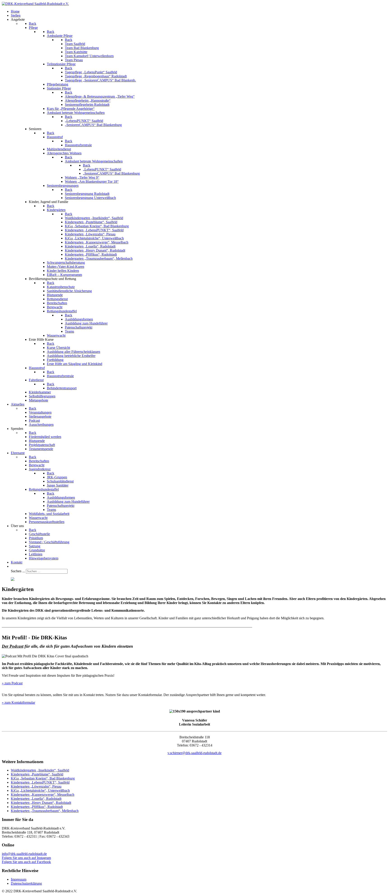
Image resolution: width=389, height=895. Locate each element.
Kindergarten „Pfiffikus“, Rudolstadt (37, 807)
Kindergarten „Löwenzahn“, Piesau (36, 786)
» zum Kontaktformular (18, 702)
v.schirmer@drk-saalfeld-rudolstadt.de (194, 753)
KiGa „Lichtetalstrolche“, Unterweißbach (40, 790)
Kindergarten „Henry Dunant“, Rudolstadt (41, 803)
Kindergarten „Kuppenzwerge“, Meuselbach (42, 794)
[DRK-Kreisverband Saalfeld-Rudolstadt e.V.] (35, 4)
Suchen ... (18, 571)
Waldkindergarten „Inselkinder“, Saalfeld (40, 770)
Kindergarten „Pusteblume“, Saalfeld (37, 774)
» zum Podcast (12, 683)
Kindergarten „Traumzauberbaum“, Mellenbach (45, 811)
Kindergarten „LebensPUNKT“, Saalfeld (40, 782)
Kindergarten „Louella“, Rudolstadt (36, 798)
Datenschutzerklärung (26, 883)
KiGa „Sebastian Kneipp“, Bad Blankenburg (43, 778)
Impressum (18, 879)
